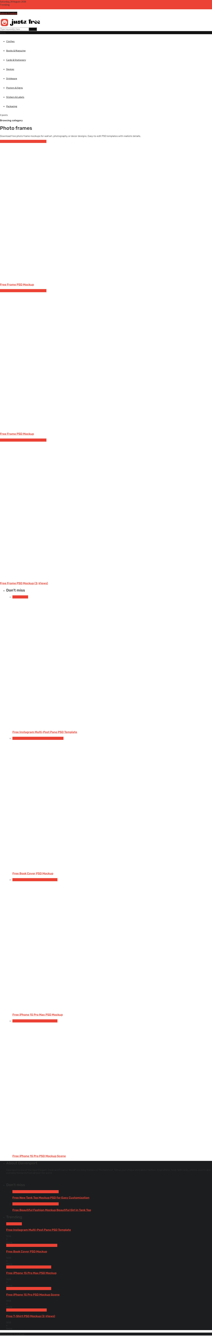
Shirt (44, 1310)
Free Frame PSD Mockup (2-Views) (24, 583)
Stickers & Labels (15, 97)
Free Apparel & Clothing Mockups (30, 1191)
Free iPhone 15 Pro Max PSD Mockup (101, 7)
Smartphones (50, 879)
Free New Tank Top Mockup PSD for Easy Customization (50, 1197)
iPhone (39, 879)
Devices (10, 69)
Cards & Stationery (16, 59)
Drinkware (11, 78)
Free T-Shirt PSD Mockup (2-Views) (179, 7)
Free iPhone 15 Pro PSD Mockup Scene (141, 7)
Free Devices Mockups (23, 879)
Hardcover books (54, 738)
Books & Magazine (16, 50)
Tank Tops (53, 1191)
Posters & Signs (14, 87)
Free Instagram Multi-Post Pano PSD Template (25, 7)
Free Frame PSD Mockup (17, 284)
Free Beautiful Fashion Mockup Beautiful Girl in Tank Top (51, 1210)
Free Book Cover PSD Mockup (66, 7)
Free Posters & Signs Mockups (30, 141)
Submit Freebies (8, 13)
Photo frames (7, 141)
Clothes (10, 41)
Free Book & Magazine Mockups (29, 738)
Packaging (11, 106)
